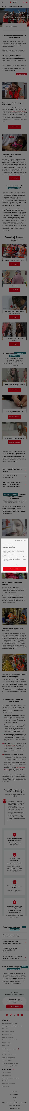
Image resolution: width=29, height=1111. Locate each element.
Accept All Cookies (14, 568)
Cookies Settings (14, 564)
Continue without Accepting (21, 540)
